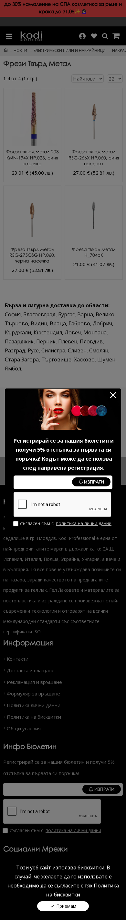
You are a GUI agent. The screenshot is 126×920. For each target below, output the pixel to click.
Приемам (66, 906)
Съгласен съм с (65, 523)
